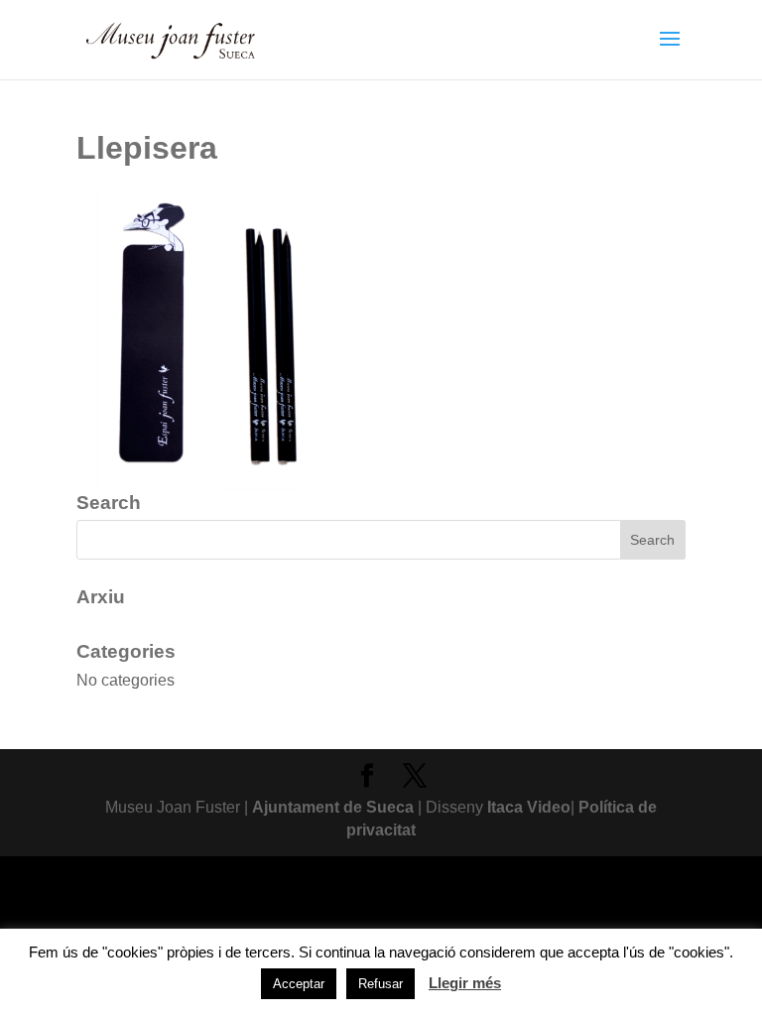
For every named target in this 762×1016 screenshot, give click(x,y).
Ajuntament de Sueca (333, 807)
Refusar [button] (380, 983)
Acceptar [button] (298, 983)
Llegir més (465, 982)
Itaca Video (529, 807)
